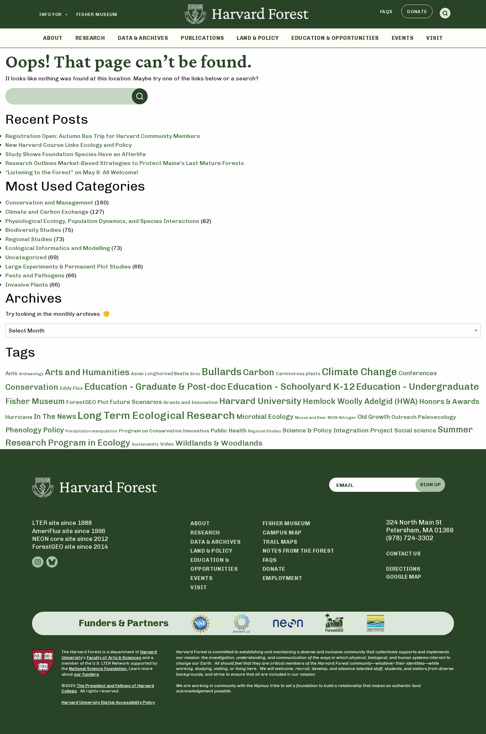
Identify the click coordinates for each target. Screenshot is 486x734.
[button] (445, 14)
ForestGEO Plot (87, 402)
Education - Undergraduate (417, 386)
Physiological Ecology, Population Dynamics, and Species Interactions (102, 221)
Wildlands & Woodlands (219, 442)
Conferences (417, 373)
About (52, 38)
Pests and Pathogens (34, 275)
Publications (202, 38)
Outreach (404, 417)
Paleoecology (437, 417)
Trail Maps (280, 542)
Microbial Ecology (265, 417)
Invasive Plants (26, 284)
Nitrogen (347, 417)
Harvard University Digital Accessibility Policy (108, 702)
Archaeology (31, 374)
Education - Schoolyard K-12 (291, 386)
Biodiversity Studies (33, 230)
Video (167, 444)
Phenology (23, 430)
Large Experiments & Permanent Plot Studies (68, 266)
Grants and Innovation (190, 402)
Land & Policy (258, 38)
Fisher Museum (96, 14)
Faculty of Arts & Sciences (114, 657)
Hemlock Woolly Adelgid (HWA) (360, 401)
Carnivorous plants (298, 373)
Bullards (222, 372)
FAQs (386, 11)
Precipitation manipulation (91, 431)
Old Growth (374, 416)
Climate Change (359, 372)
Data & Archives (143, 38)
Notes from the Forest (298, 551)
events (201, 578)
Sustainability (145, 444)
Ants (11, 373)
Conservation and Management (49, 202)
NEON (333, 417)
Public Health (229, 430)
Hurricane (18, 417)
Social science (415, 430)
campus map (282, 533)
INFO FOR (50, 14)
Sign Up (430, 485)
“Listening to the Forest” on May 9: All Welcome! (71, 172)
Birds (195, 374)
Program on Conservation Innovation (164, 431)
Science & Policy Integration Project (337, 430)
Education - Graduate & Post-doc (155, 386)
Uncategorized (26, 257)
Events (403, 38)
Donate (417, 11)
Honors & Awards (449, 401)
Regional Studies (28, 239)
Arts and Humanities (87, 372)
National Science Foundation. (98, 668)
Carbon (258, 372)
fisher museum (287, 523)
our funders (86, 674)
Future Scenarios (136, 401)
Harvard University (260, 400)
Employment (282, 578)
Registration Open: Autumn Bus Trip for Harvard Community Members (102, 136)
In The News (55, 416)
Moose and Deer (310, 417)
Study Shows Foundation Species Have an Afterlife (75, 154)
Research (90, 38)
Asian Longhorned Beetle (160, 373)
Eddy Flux (71, 388)
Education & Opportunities (335, 38)
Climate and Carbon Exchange (47, 211)
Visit (434, 38)
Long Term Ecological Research (156, 415)
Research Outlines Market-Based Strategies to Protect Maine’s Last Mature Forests (124, 163)
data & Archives (215, 542)
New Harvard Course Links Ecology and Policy (68, 145)
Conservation (31, 387)
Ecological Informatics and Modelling (57, 248)
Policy (53, 429)
